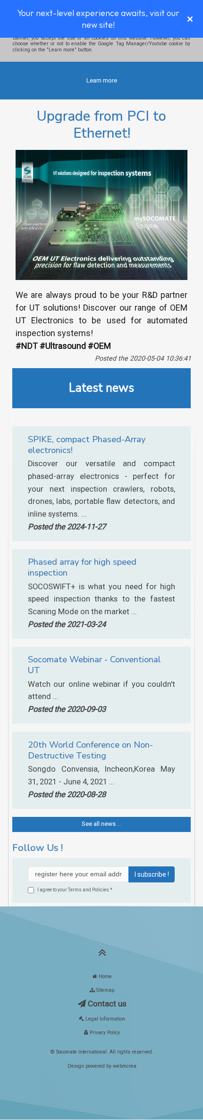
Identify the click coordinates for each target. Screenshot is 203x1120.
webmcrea (124, 1066)
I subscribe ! (152, 874)
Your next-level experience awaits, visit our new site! (98, 19)
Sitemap (104, 990)
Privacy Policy (104, 1032)
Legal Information (104, 1019)
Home (104, 976)
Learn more (101, 80)
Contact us (106, 1003)
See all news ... (101, 823)
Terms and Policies (88, 889)
